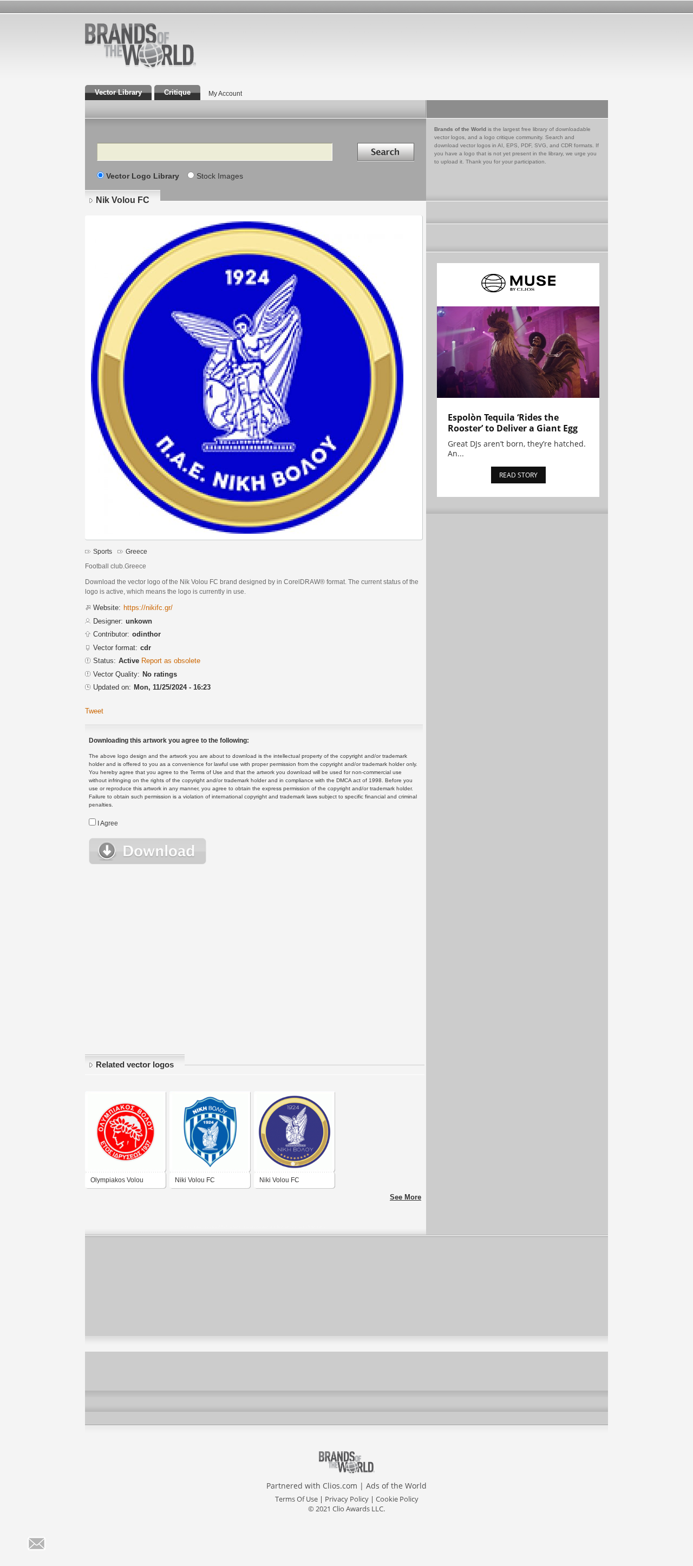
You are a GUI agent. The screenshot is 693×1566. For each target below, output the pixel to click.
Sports (102, 551)
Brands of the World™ (140, 45)
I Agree (107, 823)
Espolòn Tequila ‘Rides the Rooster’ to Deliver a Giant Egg (513, 422)
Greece (136, 551)
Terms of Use (296, 1499)
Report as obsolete (170, 661)
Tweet (94, 711)
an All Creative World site (175, 67)
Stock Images (220, 176)
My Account (225, 93)
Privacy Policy (347, 1499)
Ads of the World (396, 1485)
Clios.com (340, 1485)
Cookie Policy (397, 1499)
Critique (177, 92)
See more (405, 1197)
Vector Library (118, 92)
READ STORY (518, 475)
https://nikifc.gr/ (148, 608)
